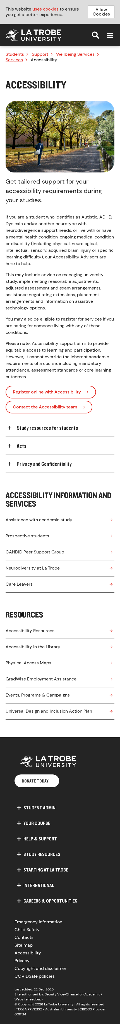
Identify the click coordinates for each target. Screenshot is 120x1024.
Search (95, 34)
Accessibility (28, 953)
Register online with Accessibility (47, 392)
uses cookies (45, 9)
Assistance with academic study (39, 520)
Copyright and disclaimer (40, 968)
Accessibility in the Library (33, 647)
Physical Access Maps (28, 663)
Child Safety (27, 929)
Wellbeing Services (75, 54)
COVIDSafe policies (35, 976)
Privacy (22, 961)
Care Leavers (19, 584)
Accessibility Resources (30, 631)
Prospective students (27, 536)
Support (40, 54)
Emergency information (38, 922)
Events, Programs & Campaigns (38, 695)
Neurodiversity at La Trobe (33, 568)
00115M (20, 1014)
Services (14, 60)
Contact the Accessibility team (45, 407)
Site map (24, 945)
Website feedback (29, 999)
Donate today (35, 781)
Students (15, 54)
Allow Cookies (101, 12)
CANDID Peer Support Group (35, 552)
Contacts (24, 937)
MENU (110, 35)
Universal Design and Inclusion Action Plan (49, 711)
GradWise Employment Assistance (41, 679)
